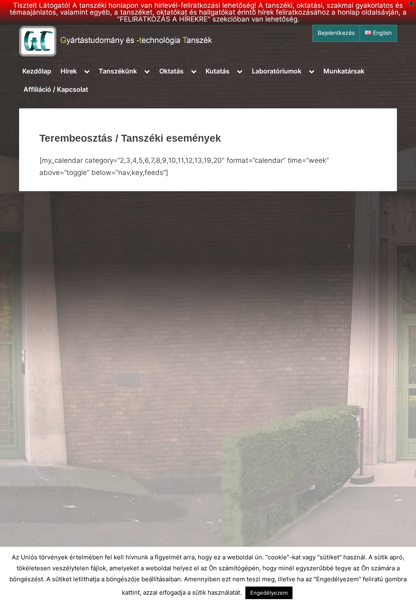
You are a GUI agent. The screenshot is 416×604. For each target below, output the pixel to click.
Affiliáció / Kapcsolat (56, 89)
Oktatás (171, 71)
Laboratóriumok (276, 71)
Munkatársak (343, 71)
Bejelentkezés (336, 33)
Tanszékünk (118, 71)
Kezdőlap (36, 71)
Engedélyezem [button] (269, 592)
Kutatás (218, 71)
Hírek (69, 71)
